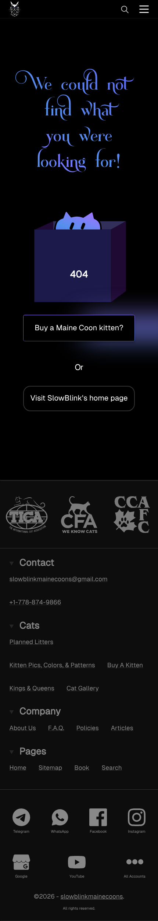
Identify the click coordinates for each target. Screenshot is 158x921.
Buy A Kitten (125, 665)
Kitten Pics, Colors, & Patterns (52, 665)
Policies (87, 728)
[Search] (124, 9)
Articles (122, 728)
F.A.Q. (56, 728)
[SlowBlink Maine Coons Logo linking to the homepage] (38, 9)
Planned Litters (32, 642)
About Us (23, 728)
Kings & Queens (32, 687)
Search (111, 767)
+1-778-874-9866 (35, 602)
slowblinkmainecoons (91, 896)
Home (18, 767)
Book (81, 767)
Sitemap (50, 767)
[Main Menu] (144, 9)
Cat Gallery (83, 687)
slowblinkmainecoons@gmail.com (59, 579)
